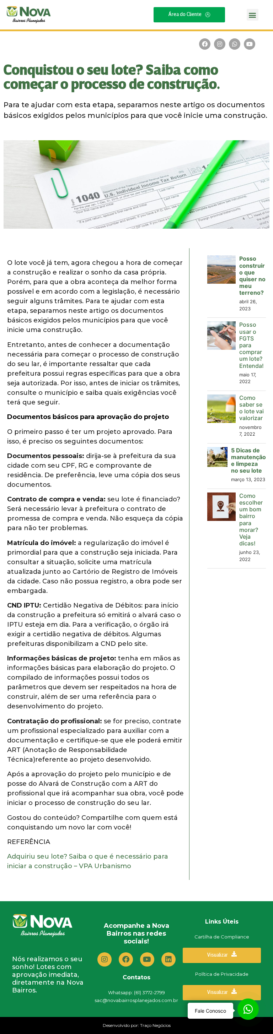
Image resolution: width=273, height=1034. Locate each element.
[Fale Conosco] (248, 1009)
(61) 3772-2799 (149, 992)
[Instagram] (219, 44)
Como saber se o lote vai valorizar (251, 408)
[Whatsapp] (234, 44)
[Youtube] (249, 44)
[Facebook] (204, 44)
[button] (252, 15)
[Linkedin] (168, 959)
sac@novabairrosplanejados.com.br (136, 1000)
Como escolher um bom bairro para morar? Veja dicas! (251, 519)
